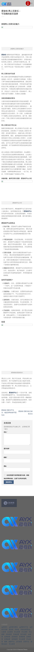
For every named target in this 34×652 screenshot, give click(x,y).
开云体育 (17, 632)
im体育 (3, 632)
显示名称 (7, 448)
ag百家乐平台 (23, 627)
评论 (5, 432)
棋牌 (5, 641)
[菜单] (31, 3)
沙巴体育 (19, 641)
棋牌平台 (12, 641)
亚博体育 (7, 636)
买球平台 (26, 641)
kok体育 (10, 632)
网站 (5, 466)
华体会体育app (25, 629)
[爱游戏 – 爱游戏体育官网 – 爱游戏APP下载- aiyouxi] (12, 3)
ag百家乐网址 (13, 627)
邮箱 (5, 457)
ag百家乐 (4, 627)
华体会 (17, 629)
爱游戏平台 (28, 211)
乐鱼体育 (9, 634)
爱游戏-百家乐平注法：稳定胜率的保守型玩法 (9, 412)
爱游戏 (3, 54)
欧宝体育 (23, 634)
